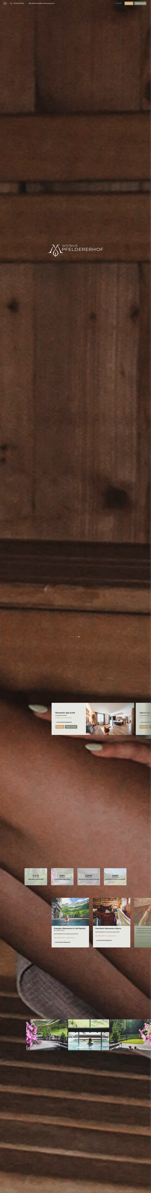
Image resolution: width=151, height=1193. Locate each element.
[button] (70, 1190)
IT (115, 3)
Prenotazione (140, 3)
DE (121, 3)
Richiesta (129, 3)
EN (118, 3)
